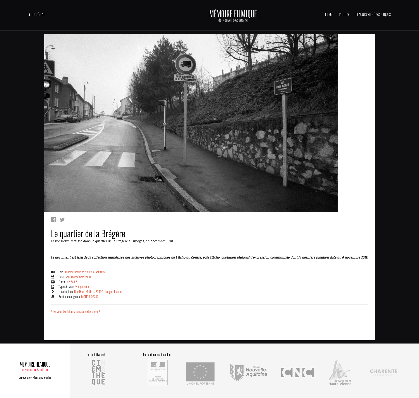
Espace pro (25, 377)
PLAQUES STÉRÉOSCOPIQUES (373, 14)
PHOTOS (344, 14)
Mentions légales (42, 377)
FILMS (328, 14)
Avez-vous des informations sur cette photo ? (75, 311)
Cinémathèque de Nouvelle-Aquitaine (85, 272)
